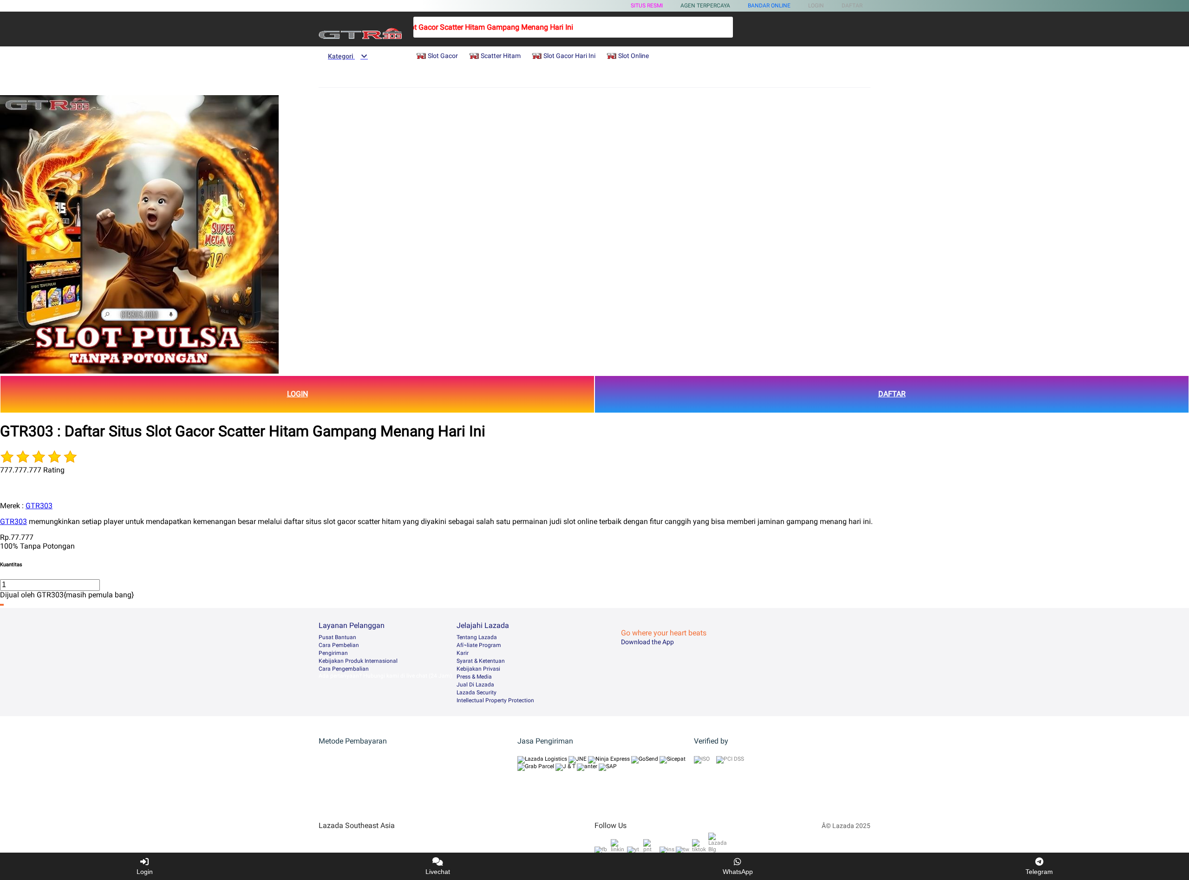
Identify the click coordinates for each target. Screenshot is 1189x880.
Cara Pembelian (339, 645)
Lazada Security (477, 692)
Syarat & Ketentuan (481, 661)
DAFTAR (892, 393)
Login (145, 871)
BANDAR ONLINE (769, 5)
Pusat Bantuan (337, 637)
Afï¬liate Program (479, 645)
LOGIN (297, 393)
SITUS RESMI (647, 5)
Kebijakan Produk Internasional (358, 661)
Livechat (437, 871)
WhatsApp (738, 871)
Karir (463, 653)
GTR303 (39, 505)
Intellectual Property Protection (495, 700)
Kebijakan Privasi (478, 669)
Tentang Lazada (477, 637)
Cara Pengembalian (344, 669)
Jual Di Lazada (475, 684)
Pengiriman (333, 653)
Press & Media (474, 676)
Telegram (1039, 871)
